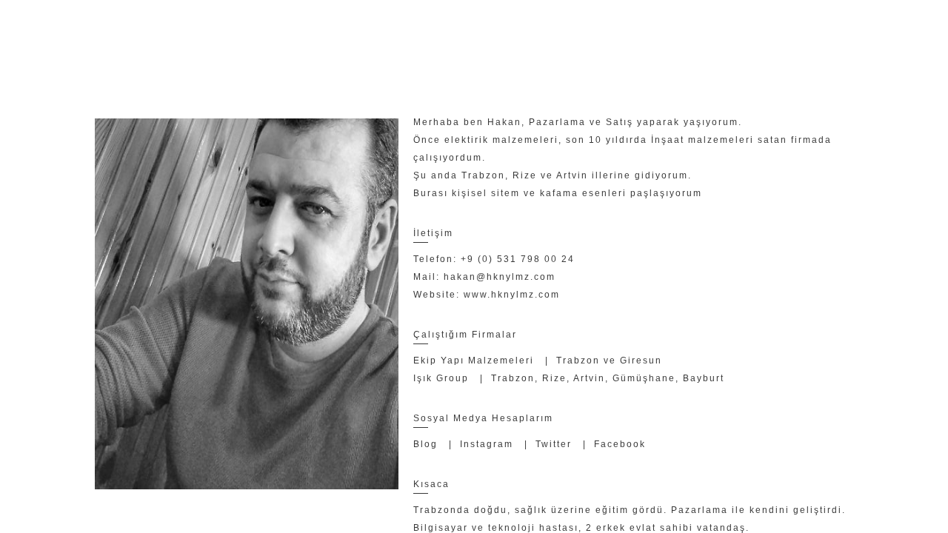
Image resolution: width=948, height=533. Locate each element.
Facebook (620, 444)
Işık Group (441, 378)
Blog (425, 444)
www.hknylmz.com (512, 294)
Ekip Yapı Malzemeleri (473, 360)
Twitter (553, 444)
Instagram (486, 444)
